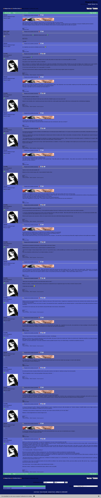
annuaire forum (51, 492)
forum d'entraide (43, 492)
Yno (97, 4)
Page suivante (93, 12)
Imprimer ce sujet (8, 488)
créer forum (36, 492)
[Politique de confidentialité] (34, 496)
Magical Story (8, 8)
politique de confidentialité (61, 492)
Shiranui (93, 4)
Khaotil (89, 4)
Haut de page (8, 473)
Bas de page (8, 12)
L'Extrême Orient (16, 8)
